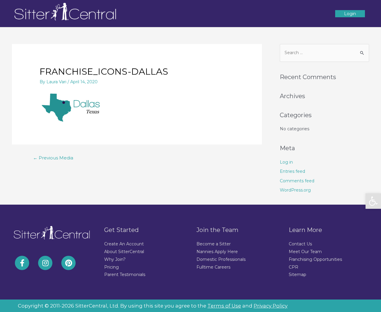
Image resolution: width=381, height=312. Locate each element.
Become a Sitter (213, 244)
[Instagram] (45, 263)
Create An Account (124, 244)
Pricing (111, 267)
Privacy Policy (271, 306)
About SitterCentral (124, 251)
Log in (286, 162)
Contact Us (300, 244)
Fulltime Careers (213, 267)
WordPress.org (295, 190)
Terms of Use (224, 306)
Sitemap (297, 274)
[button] (373, 201)
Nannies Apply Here (217, 251)
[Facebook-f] (22, 263)
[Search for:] (324, 52)
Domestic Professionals (221, 259)
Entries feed (292, 171)
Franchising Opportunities (315, 259)
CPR (293, 267)
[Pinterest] (68, 263)
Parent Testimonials (124, 274)
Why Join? (115, 259)
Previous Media (53, 158)
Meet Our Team (305, 251)
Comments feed (297, 181)
